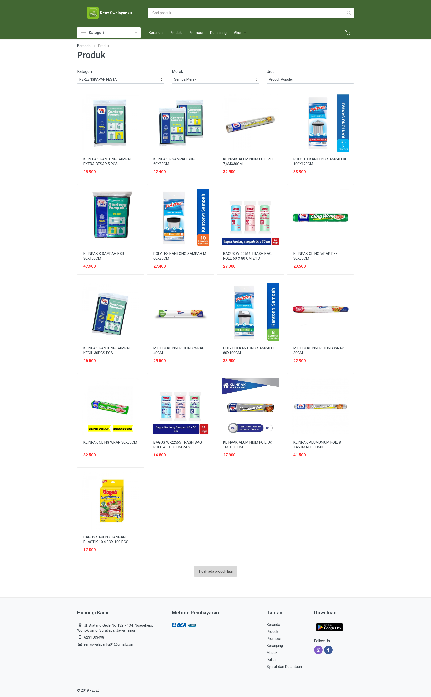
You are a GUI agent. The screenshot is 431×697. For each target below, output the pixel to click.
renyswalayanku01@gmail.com (109, 644)
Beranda (84, 46)
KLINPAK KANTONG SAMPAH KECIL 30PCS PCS (107, 350)
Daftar (272, 659)
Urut (270, 71)
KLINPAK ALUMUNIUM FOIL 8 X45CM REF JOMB (317, 444)
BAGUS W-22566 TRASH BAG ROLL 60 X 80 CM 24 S (247, 256)
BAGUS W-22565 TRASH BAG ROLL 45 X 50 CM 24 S (177, 444)
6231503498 (94, 637)
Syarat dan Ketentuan (284, 666)
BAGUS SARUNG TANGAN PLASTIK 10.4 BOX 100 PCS (105, 539)
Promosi (274, 638)
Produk (272, 631)
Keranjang (275, 645)
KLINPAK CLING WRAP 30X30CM (110, 442)
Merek (177, 71)
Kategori (96, 32)
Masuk (272, 652)
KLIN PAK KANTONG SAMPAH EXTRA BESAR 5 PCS (107, 161)
